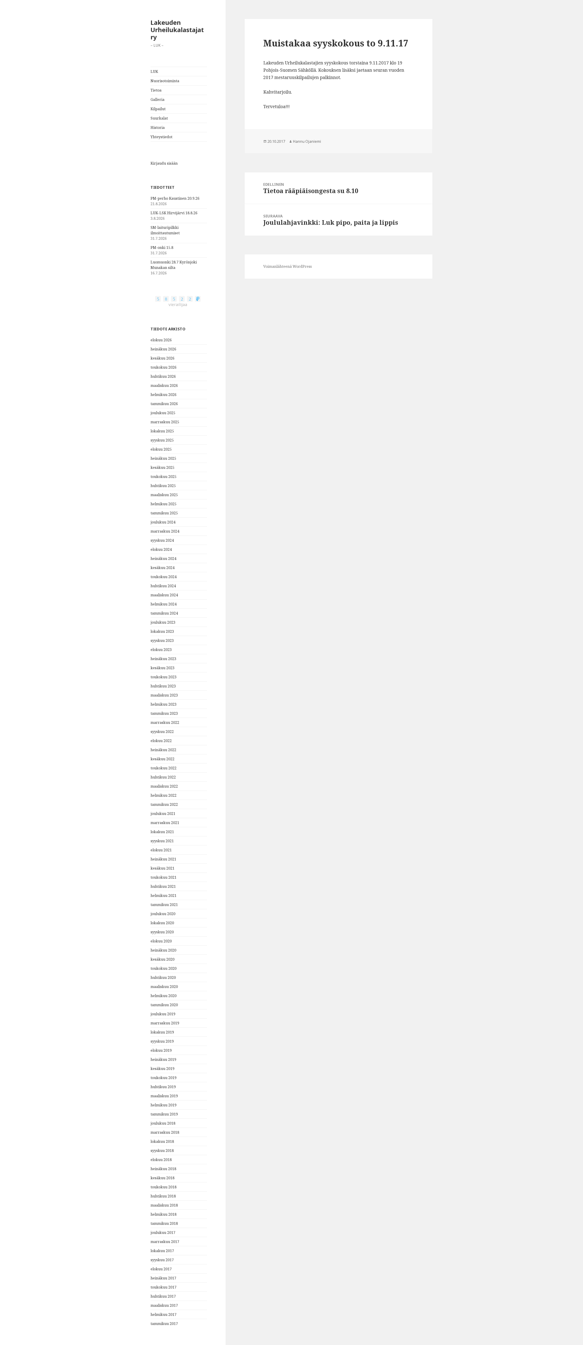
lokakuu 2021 (162, 831)
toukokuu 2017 (163, 1287)
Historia (158, 127)
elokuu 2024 (161, 549)
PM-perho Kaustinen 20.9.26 (175, 198)
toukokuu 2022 (163, 768)
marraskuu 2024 (165, 531)
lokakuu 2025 (162, 431)
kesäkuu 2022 (162, 758)
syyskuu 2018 (162, 1150)
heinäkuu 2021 (163, 859)
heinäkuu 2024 (163, 558)
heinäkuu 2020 (163, 950)
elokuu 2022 (161, 740)
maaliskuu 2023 (164, 695)
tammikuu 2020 (164, 1004)
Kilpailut (158, 108)
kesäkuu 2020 (162, 959)
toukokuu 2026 (163, 367)
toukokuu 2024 (163, 576)
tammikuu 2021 (164, 904)
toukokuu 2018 (163, 1186)
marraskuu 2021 (165, 822)
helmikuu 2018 (163, 1214)
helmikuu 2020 (163, 995)
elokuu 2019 (161, 1050)
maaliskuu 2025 (164, 494)
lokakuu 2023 (162, 631)
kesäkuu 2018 (162, 1177)
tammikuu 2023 (164, 713)
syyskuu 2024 (162, 540)
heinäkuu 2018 (163, 1168)
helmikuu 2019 (163, 1105)
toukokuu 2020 (163, 968)
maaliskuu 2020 (164, 986)
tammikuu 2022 (164, 804)
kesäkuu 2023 (162, 667)
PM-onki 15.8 (162, 247)
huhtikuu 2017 (163, 1296)
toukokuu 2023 (163, 676)
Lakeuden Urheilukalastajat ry (177, 29)
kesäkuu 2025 (162, 467)
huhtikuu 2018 (163, 1196)
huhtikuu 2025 (163, 485)
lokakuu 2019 (162, 1032)
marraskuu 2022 (165, 722)
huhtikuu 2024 (163, 585)
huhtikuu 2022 (163, 777)
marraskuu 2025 (165, 421)
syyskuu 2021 (162, 840)
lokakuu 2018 (162, 1141)
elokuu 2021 (161, 849)
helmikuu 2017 (163, 1314)
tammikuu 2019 (164, 1114)
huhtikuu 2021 (163, 886)
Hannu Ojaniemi (307, 141)
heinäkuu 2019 (163, 1059)
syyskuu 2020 (162, 931)
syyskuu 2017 (162, 1259)
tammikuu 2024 (164, 613)
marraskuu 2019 (165, 1023)
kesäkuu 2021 (162, 868)
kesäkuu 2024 (162, 567)
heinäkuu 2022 (163, 749)
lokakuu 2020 (162, 922)
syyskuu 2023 (162, 640)
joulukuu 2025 (163, 412)
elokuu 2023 (161, 649)
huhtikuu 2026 (163, 376)
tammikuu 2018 (164, 1223)
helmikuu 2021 (163, 895)
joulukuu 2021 (163, 813)
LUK (154, 71)
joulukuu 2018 (163, 1123)
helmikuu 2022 (163, 795)
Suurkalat (159, 118)
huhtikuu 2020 (163, 977)
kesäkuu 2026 (162, 358)
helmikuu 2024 (163, 604)
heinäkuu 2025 (163, 458)
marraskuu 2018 (165, 1132)
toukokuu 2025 (163, 476)
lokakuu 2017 (162, 1250)
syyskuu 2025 (162, 440)
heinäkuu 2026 (163, 349)
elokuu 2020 (161, 941)
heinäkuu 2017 (163, 1278)
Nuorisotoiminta (165, 80)
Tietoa (156, 90)
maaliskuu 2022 (164, 786)
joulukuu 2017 (163, 1232)
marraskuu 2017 (165, 1241)
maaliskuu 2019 (164, 1095)
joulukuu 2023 (163, 622)
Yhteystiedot (161, 136)
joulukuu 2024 (163, 522)
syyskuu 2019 (162, 1041)
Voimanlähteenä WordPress (287, 266)
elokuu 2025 (161, 449)
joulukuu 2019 (163, 1013)
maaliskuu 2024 (164, 594)
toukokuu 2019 (163, 1077)
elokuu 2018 (161, 1159)
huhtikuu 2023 (163, 686)
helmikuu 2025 (163, 503)
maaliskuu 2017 (164, 1305)
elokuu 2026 (161, 339)
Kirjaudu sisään (164, 163)
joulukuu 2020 (163, 913)
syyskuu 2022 (162, 731)
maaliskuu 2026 (164, 385)
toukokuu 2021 (163, 877)
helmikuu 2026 (163, 394)
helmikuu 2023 (163, 704)
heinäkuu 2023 (163, 658)
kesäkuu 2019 (162, 1068)
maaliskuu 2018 (164, 1205)
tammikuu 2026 (164, 403)
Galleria (157, 99)
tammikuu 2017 (164, 1323)
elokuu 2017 (161, 1268)
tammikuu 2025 (164, 513)
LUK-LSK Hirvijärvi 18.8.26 (174, 212)
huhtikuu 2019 (163, 1086)
